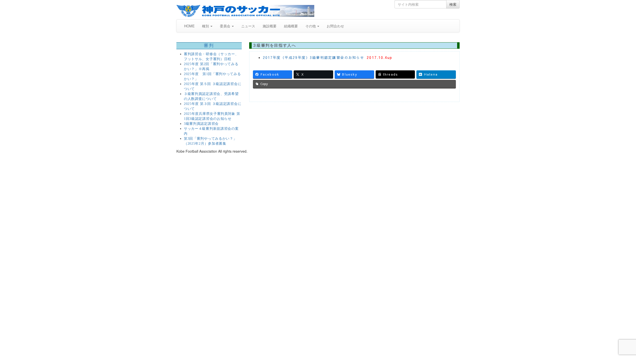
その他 (311, 25)
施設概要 (270, 25)
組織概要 (291, 25)
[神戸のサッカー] (245, 11)
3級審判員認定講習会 (201, 124)
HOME (189, 25)
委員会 (225, 25)
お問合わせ (335, 25)
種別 (206, 25)
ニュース (248, 25)
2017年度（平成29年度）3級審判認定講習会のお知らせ (313, 57)
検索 (452, 4)
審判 (209, 45)
